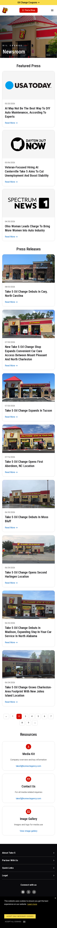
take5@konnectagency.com (28, 766)
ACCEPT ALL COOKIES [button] (13, 922)
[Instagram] (34, 892)
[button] (55, 898)
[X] (28, 892)
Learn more (32, 904)
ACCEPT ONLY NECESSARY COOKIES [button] (19, 916)
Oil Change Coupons (27, 2)
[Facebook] (23, 892)
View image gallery (28, 831)
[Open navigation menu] (52, 10)
